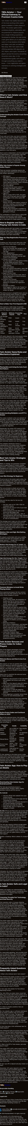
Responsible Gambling (6, 1102)
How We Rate (22, 1101)
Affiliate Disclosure (12, 1101)
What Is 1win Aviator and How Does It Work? (13, 77)
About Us (3, 1099)
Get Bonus (5, 72)
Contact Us (16, 1102)
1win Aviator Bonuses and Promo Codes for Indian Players (13, 84)
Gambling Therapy (9, 1091)
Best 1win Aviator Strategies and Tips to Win (12, 83)
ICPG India (10, 1093)
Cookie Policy (19, 1099)
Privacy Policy (10, 1099)
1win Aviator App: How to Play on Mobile (12, 87)
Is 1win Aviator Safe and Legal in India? (13, 87)
